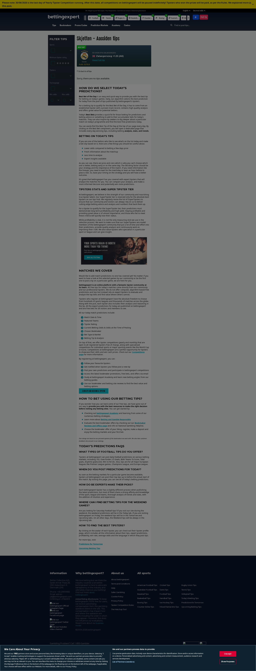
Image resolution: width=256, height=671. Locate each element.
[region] (128, 658)
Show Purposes (227, 661)
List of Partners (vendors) (123, 662)
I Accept (227, 654)
